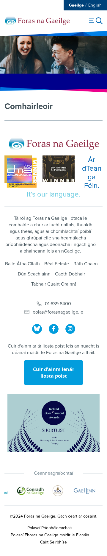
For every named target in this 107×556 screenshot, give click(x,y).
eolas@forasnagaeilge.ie (58, 312)
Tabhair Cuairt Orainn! (53, 284)
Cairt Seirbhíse (53, 542)
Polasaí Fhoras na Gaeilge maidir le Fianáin (50, 535)
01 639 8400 (58, 304)
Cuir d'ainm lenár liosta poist (53, 372)
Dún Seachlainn (34, 274)
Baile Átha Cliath (22, 264)
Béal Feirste (56, 264)
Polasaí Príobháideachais (50, 527)
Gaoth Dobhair (70, 274)
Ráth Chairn (85, 264)
